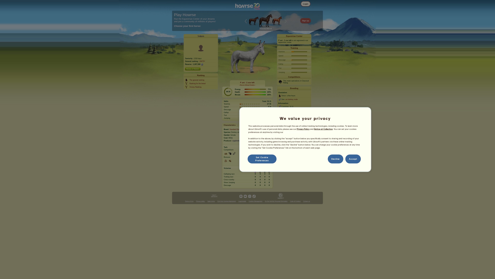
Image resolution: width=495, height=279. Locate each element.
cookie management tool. (295, 132)
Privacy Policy (303, 129)
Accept (353, 159)
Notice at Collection (323, 129)
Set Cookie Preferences (262, 159)
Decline (335, 159)
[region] (305, 139)
